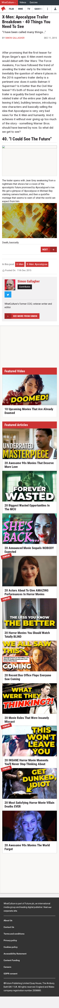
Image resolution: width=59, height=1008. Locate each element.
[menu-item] (11, 9)
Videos (23, 2)
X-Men (19, 264)
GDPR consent (10, 973)
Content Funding (12, 960)
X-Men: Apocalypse (37, 264)
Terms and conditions (14, 934)
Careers (7, 967)
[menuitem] (9, 2)
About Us (8, 920)
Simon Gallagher (15, 37)
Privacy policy (10, 940)
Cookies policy (11, 947)
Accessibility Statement (15, 953)
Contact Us (9, 927)
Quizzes (34, 2)
